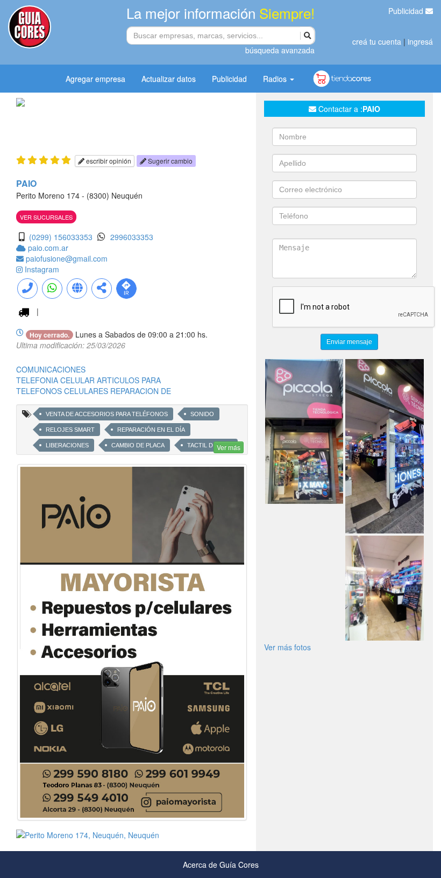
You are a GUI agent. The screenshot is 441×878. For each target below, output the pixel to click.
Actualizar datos (168, 78)
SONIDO (202, 414)
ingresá (420, 41)
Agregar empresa (95, 78)
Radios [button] (276, 78)
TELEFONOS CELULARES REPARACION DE (93, 390)
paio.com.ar (48, 247)
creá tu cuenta (376, 41)
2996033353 (131, 236)
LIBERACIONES (67, 445)
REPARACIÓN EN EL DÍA (151, 429)
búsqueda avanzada (280, 50)
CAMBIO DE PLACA (138, 445)
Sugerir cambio (169, 160)
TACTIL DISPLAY (209, 445)
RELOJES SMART (70, 429)
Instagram (42, 269)
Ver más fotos (287, 647)
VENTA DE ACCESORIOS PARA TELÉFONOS (107, 414)
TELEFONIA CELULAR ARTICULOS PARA (88, 380)
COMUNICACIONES (51, 369)
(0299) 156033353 (61, 236)
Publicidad (406, 10)
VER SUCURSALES (46, 217)
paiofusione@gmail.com (67, 258)
